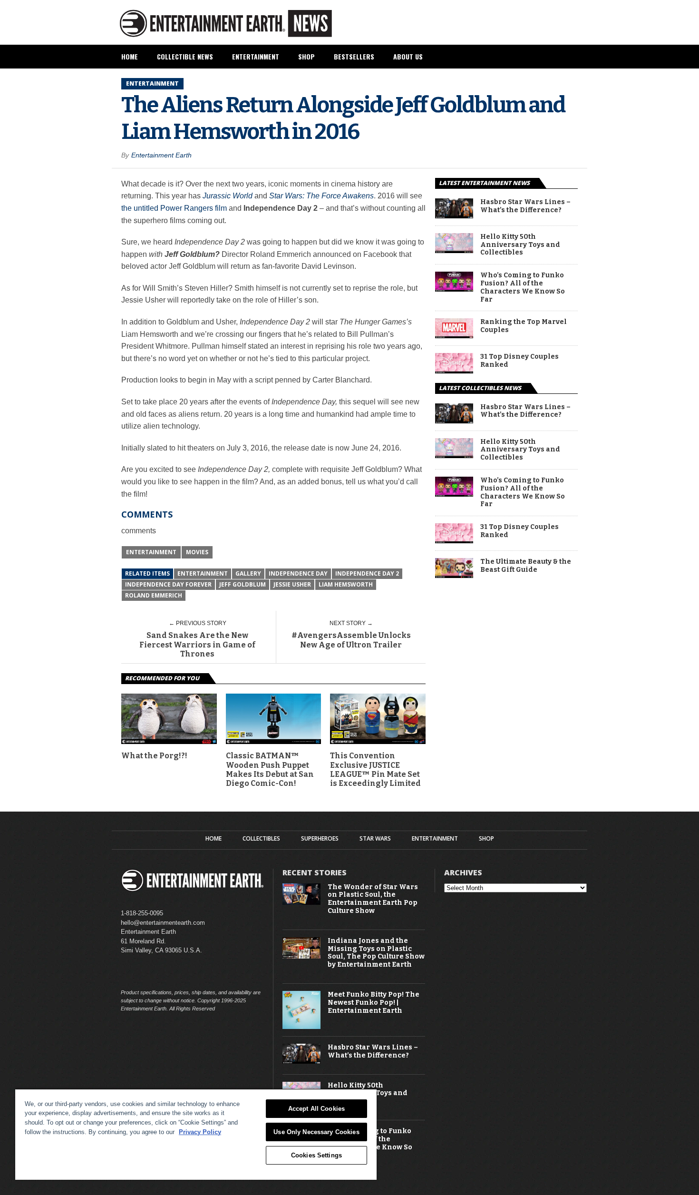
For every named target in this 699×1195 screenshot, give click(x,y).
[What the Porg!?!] (169, 741)
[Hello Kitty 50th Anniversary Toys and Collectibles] (454, 250)
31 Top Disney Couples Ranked (519, 361)
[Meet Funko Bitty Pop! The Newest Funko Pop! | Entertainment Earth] (301, 1026)
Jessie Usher (292, 584)
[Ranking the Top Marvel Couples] (454, 336)
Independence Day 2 (367, 573)
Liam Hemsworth (346, 584)
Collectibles (261, 839)
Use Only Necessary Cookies (316, 1132)
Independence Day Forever (168, 584)
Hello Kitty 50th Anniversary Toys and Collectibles (520, 245)
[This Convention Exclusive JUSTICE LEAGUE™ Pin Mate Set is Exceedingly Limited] (378, 741)
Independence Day (298, 573)
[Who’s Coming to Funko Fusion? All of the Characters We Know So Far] (454, 289)
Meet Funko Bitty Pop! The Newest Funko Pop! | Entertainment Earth (373, 1003)
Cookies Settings (316, 1155)
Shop (306, 56)
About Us (408, 56)
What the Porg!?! (154, 755)
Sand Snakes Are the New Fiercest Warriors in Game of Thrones (197, 644)
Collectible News (185, 56)
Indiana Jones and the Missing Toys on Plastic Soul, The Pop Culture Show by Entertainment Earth (376, 953)
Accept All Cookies (316, 1108)
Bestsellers (354, 56)
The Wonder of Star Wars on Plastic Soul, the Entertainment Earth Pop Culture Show (373, 899)
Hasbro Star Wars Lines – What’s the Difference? (525, 206)
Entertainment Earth (161, 155)
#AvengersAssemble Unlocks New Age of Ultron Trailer (351, 640)
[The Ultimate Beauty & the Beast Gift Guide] (454, 575)
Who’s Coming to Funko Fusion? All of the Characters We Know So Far (522, 287)
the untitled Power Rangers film (174, 208)
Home (129, 56)
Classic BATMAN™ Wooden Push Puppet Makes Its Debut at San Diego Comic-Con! (270, 769)
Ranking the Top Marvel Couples (523, 326)
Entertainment (255, 56)
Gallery (248, 573)
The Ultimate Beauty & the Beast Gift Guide (525, 566)
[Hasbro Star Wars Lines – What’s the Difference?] (454, 216)
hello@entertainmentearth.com (163, 922)
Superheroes (320, 839)
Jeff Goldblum (242, 584)
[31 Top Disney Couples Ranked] (454, 371)
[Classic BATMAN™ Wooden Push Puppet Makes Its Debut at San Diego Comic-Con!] (273, 741)
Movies (197, 552)
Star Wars (375, 839)
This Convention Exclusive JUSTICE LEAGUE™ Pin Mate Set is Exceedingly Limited (375, 769)
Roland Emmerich (153, 595)
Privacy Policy (200, 1132)
